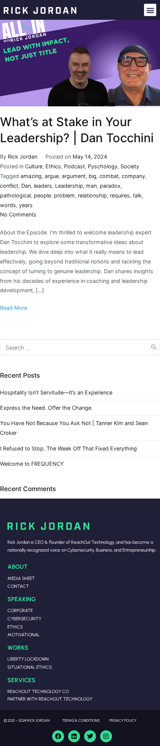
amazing (31, 176)
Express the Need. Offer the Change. (46, 408)
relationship (92, 195)
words (8, 205)
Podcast (74, 166)
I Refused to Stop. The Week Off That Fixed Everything (68, 448)
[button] (150, 10)
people (42, 195)
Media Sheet (21, 578)
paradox (110, 185)
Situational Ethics (29, 667)
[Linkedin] (74, 736)
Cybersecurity (24, 618)
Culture (33, 166)
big (92, 176)
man (91, 185)
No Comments (18, 214)
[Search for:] (80, 347)
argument (74, 176)
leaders (43, 185)
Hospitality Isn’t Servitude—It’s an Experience (56, 392)
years (26, 205)
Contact (18, 586)
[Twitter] (90, 736)
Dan (26, 185)
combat (109, 176)
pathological (15, 195)
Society (130, 166)
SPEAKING (21, 599)
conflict (9, 185)
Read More (13, 308)
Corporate (20, 610)
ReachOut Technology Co (38, 691)
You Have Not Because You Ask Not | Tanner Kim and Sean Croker (74, 428)
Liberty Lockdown (28, 659)
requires (120, 195)
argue (52, 176)
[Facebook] (58, 736)
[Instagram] (106, 736)
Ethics (53, 166)
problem (64, 195)
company (133, 176)
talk (137, 195)
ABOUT (17, 566)
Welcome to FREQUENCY (32, 464)
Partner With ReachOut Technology (49, 699)
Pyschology (103, 166)
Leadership (69, 185)
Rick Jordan (22, 156)
